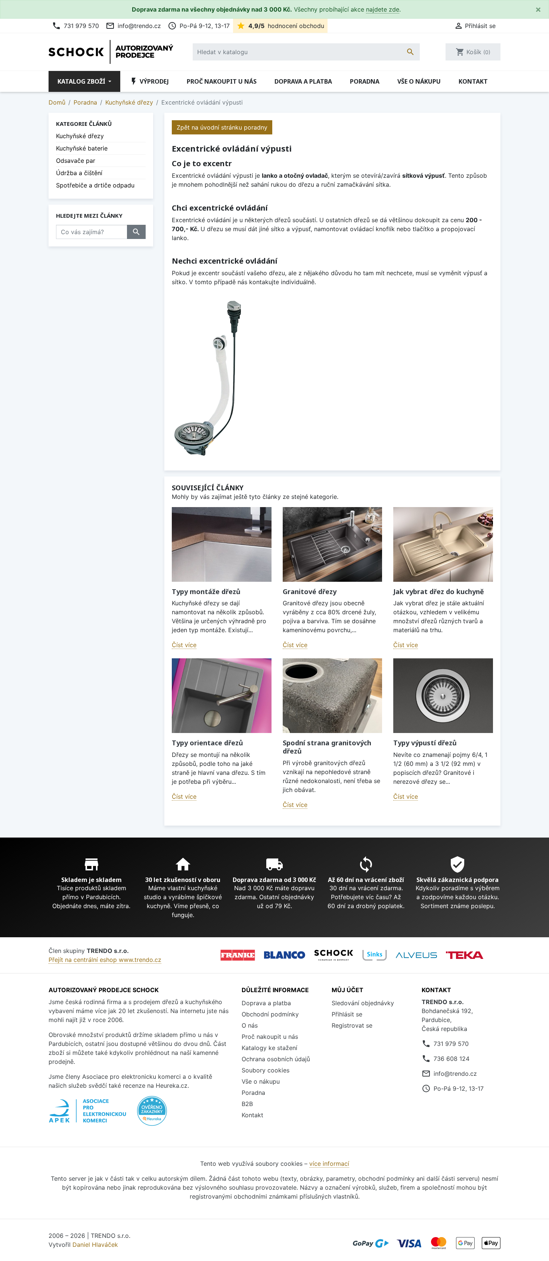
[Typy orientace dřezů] (222, 695)
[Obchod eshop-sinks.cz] (374, 955)
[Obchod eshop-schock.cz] (333, 955)
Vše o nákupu (419, 81)
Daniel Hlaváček (95, 1244)
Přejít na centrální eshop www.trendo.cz (105, 959)
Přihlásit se (347, 1014)
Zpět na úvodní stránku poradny (222, 127)
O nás (250, 1025)
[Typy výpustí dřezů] (443, 695)
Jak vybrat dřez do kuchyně (438, 591)
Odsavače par (75, 160)
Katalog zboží (82, 81)
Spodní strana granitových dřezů (327, 746)
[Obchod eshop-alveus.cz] (416, 955)
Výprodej (149, 81)
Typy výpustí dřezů (425, 742)
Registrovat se (352, 1025)
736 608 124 (451, 1058)
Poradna (364, 81)
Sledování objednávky (363, 1003)
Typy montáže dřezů (206, 591)
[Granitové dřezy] (332, 544)
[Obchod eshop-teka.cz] (464, 955)
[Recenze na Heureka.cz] (152, 1114)
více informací (329, 1163)
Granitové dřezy (309, 591)
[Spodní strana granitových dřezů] (332, 695)
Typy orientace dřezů (207, 742)
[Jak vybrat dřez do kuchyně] (443, 544)
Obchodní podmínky (270, 1014)
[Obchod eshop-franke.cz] (237, 955)
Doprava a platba (303, 81)
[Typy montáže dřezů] (222, 544)
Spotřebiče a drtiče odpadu (95, 185)
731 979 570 (75, 25)
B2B (247, 1104)
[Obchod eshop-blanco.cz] (284, 955)
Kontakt (473, 81)
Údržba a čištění (79, 173)
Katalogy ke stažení (269, 1048)
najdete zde (382, 9)
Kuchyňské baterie (82, 148)
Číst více (184, 645)
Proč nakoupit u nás (222, 81)
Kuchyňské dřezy (80, 136)
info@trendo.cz (133, 25)
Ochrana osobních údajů (276, 1059)
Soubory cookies (265, 1070)
